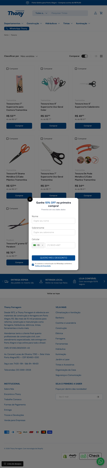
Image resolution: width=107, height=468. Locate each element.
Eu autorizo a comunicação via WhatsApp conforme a (53, 265)
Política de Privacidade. (43, 266)
